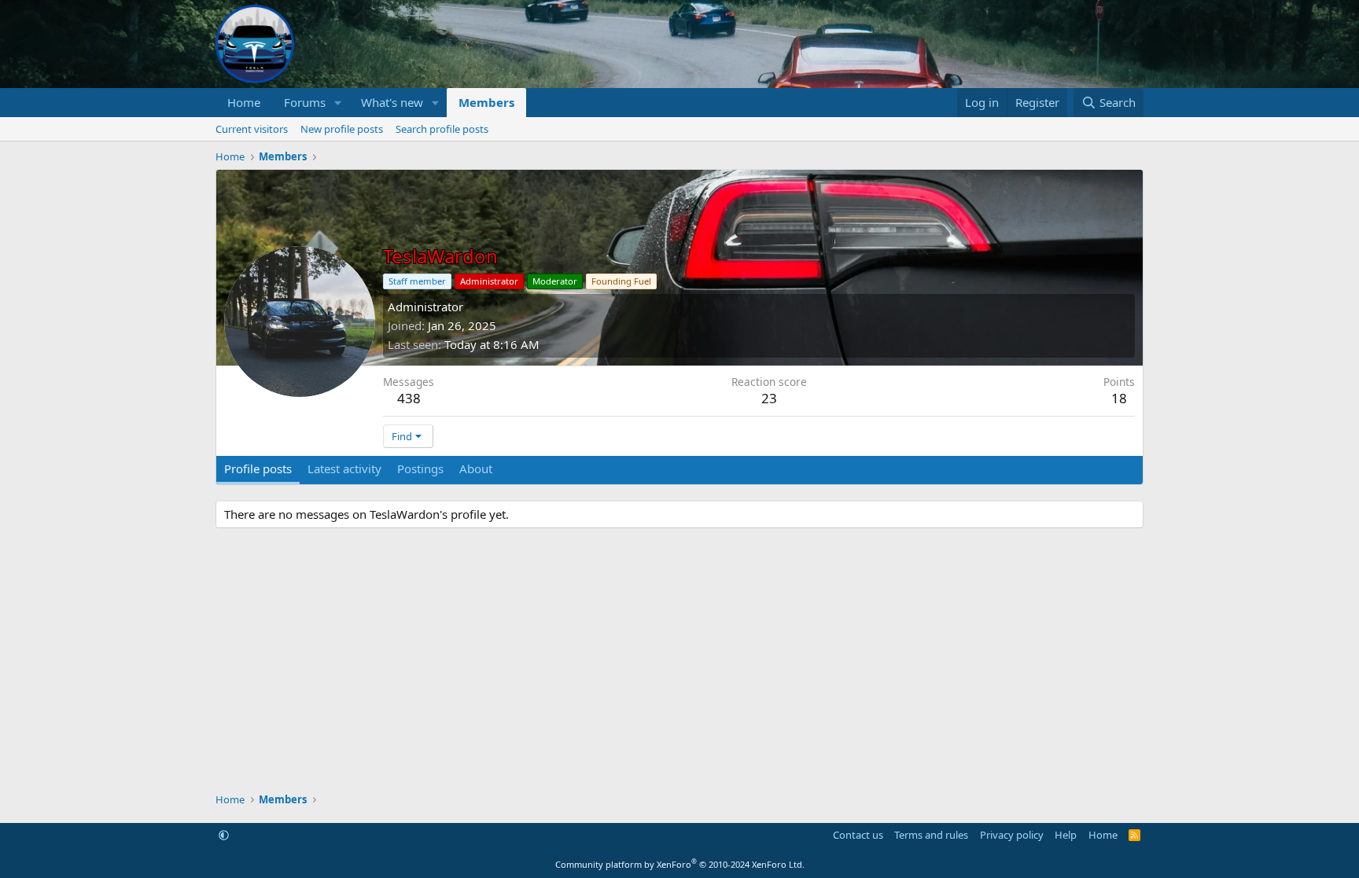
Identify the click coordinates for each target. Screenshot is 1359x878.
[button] (338, 102)
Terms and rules (931, 835)
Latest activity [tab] (344, 468)
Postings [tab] (420, 468)
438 (409, 398)
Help (1066, 835)
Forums (305, 102)
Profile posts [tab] (258, 468)
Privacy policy (1012, 835)
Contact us (858, 835)
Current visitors (251, 129)
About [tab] (475, 468)
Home (243, 102)
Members (486, 102)
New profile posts (341, 129)
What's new (392, 102)
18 (1119, 398)
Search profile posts (442, 129)
